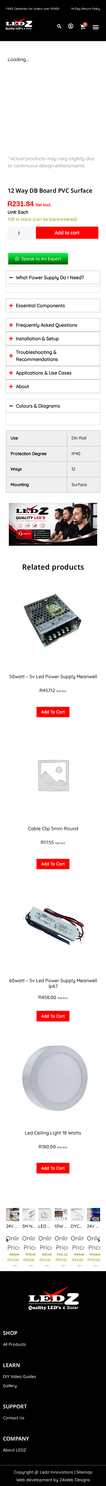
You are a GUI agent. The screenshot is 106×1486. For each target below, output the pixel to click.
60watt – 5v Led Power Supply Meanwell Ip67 (53, 983)
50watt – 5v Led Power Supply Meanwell (53, 676)
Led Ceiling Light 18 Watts (53, 1133)
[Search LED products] (59, 26)
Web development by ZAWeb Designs (53, 1479)
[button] (95, 27)
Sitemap (84, 1472)
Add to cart (67, 233)
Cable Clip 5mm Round (53, 828)
